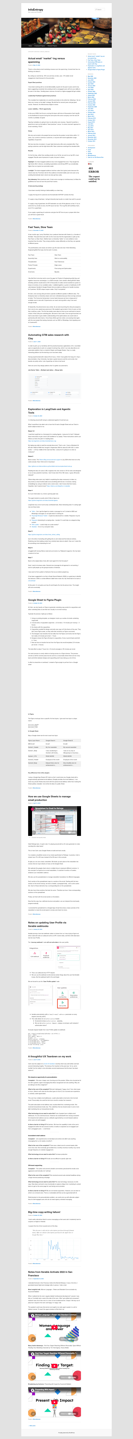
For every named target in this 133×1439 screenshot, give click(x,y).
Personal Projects (52, 46)
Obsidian (34, 527)
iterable (90, 153)
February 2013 (92, 133)
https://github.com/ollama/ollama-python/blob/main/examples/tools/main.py (50, 466)
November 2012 (92, 139)
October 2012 (91, 141)
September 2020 (92, 107)
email (89, 149)
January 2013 (91, 135)
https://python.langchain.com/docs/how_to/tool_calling (44, 534)
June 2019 (90, 110)
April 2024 (90, 84)
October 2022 (91, 91)
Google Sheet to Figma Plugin (44, 599)
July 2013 (90, 124)
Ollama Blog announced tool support (50, 459)
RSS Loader (35, 524)
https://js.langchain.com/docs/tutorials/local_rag (42, 441)
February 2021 (92, 103)
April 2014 (90, 114)
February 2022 (92, 99)
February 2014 (92, 118)
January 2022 (91, 101)
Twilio (33, 511)
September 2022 (92, 93)
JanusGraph (31, 581)
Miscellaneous (36, 218)
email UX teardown (49, 1064)
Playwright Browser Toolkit (39, 516)
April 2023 (90, 89)
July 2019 (90, 108)
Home (30, 46)
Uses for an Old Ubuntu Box (96, 157)
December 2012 (92, 137)
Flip (90, 164)
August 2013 (91, 122)
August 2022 (91, 95)
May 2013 (90, 128)
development (91, 147)
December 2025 (92, 78)
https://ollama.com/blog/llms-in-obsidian (58, 486)
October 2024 (91, 82)
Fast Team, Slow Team (40, 227)
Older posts (31, 1425)
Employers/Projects (40, 46)
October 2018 (91, 112)
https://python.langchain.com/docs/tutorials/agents (43, 500)
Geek (89, 151)
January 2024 (91, 86)
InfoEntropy (35, 9)
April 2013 (90, 129)
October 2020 (91, 105)
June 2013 (90, 126)
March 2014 (91, 116)
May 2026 (90, 76)
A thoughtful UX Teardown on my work (49, 1056)
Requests (34, 520)
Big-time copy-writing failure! (44, 1212)
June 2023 (90, 87)
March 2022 (91, 97)
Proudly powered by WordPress (66, 1432)
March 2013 (91, 131)
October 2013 (91, 120)
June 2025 (90, 80)
